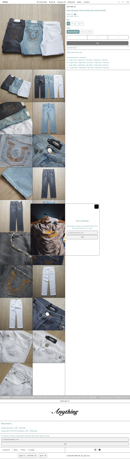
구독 (82, 237)
